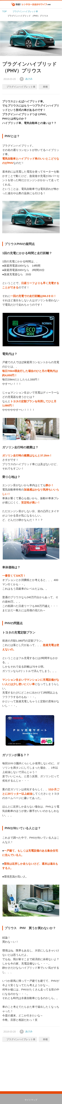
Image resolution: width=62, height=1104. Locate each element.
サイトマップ (31, 1100)
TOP (4, 11)
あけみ (29, 78)
